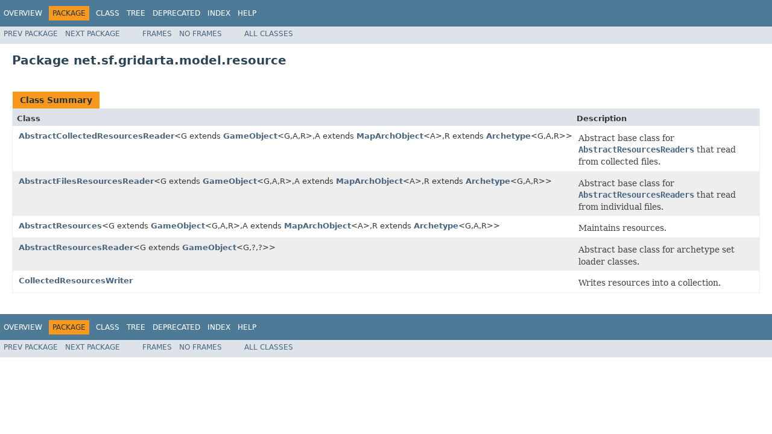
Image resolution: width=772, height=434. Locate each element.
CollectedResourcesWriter (76, 280)
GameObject (250, 135)
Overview (23, 13)
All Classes (268, 34)
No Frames (200, 34)
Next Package (92, 34)
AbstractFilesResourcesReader (86, 181)
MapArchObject (389, 135)
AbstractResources (60, 225)
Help (247, 13)
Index (218, 13)
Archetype (508, 135)
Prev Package (31, 34)
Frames (157, 34)
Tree (136, 13)
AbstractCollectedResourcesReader (96, 135)
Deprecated (176, 13)
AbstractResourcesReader (76, 247)
